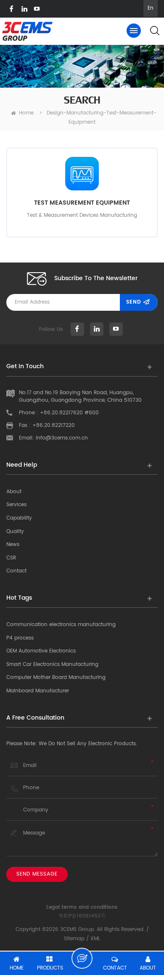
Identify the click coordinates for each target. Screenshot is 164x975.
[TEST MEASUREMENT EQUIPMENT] (82, 173)
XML (95, 939)
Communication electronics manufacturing (61, 625)
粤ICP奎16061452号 (82, 916)
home (26, 113)
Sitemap (74, 939)
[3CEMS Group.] (27, 31)
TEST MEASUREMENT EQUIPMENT (82, 203)
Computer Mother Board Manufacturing (56, 677)
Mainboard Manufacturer (37, 691)
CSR (11, 558)
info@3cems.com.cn (62, 438)
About (13, 492)
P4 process (20, 638)
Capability (19, 518)
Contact (16, 571)
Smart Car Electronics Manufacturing (52, 664)
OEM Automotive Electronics (41, 651)
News (12, 545)
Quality (15, 532)
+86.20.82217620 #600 (69, 413)
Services (16, 505)
